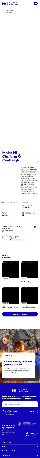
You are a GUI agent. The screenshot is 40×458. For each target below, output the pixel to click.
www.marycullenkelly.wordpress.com (14, 240)
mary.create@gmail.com (11, 238)
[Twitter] (35, 227)
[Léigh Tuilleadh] (37, 373)
